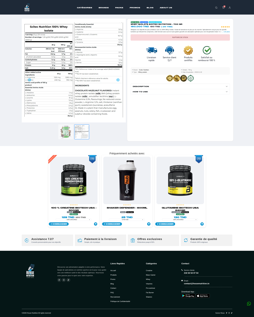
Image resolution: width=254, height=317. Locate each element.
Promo (112, 279)
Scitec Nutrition (144, 70)
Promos (135, 8)
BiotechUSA (77, 212)
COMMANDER (59, 224)
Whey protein (142, 72)
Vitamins (149, 284)
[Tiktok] (68, 280)
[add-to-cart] (95, 224)
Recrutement (115, 297)
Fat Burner (150, 293)
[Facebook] (59, 280)
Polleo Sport (130, 212)
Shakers (123, 212)
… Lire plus (226, 31)
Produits (113, 275)
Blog (150, 8)
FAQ (112, 293)
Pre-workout (150, 288)
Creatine (149, 270)
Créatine (70, 212)
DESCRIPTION (141, 86)
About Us (166, 8)
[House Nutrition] (38, 271)
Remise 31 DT (52, 158)
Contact (113, 288)
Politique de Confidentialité (120, 301)
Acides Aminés (176, 212)
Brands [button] (104, 8)
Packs (119, 8)
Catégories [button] (84, 8)
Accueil (113, 270)
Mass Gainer (150, 275)
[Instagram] (64, 280)
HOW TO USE (140, 92)
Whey (148, 279)
